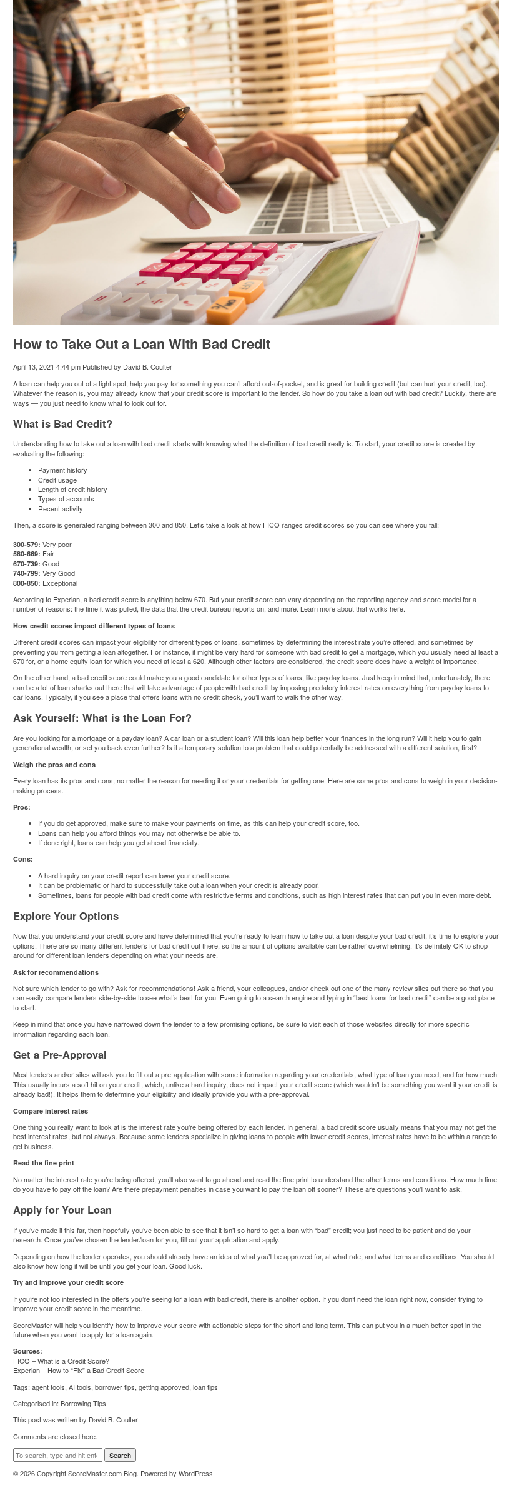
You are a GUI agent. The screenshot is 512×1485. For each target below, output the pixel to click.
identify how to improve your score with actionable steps (177, 1325)
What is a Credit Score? (73, 1361)
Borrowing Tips (83, 1403)
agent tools (48, 1387)
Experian (66, 599)
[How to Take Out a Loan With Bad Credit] (256, 320)
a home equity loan (74, 661)
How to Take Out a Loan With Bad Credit (141, 343)
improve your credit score (52, 1308)
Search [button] (120, 1455)
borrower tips (115, 1387)
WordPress (196, 1473)
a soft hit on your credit (106, 1084)
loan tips (205, 1387)
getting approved (164, 1387)
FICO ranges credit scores (304, 525)
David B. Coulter (147, 366)
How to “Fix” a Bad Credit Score (95, 1370)
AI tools (80, 1387)
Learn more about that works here (351, 608)
